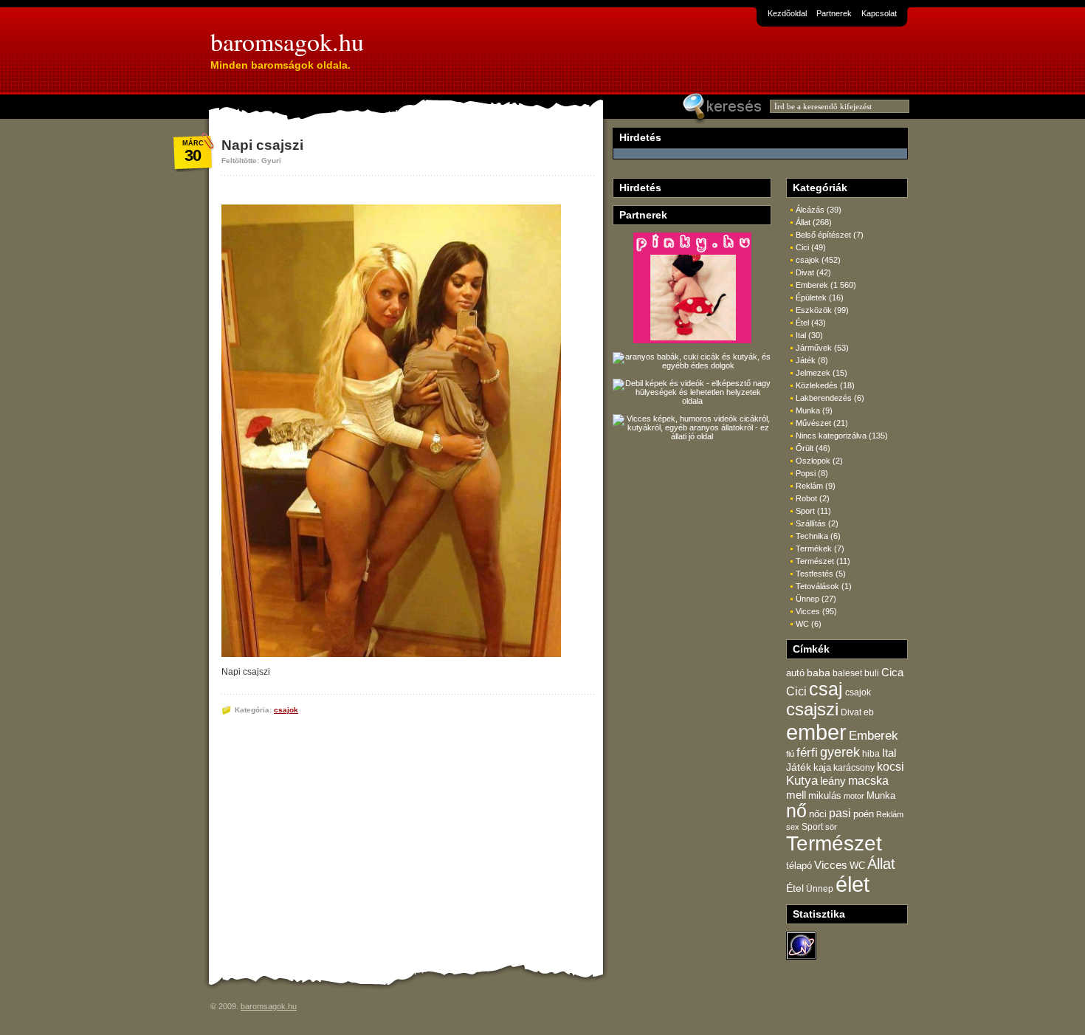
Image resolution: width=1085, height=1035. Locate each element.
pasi (840, 813)
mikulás (824, 795)
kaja (822, 768)
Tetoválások (817, 586)
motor (854, 795)
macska (868, 780)
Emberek (812, 285)
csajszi (812, 709)
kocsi (890, 766)
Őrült (804, 448)
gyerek (840, 752)
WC (802, 623)
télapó (799, 866)
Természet (815, 561)
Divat (805, 272)
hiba (871, 754)
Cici (802, 247)
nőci (818, 813)
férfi (807, 752)
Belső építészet (823, 234)
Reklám (809, 485)
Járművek (814, 347)
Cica (892, 672)
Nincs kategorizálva (831, 435)
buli (871, 673)
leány (833, 780)
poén (863, 813)
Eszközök (814, 310)
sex (792, 826)
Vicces (808, 611)
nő (796, 811)
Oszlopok (813, 460)
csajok (286, 710)
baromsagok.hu (287, 41)
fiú (790, 753)
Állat (803, 222)
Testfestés (814, 573)
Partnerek (834, 13)
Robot (806, 498)
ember (816, 732)
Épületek (811, 297)
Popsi (806, 473)
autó (795, 672)
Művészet (813, 423)
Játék (806, 360)
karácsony (854, 767)
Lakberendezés (824, 397)
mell (796, 794)
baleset (847, 673)
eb (869, 712)
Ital (801, 335)
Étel (802, 322)
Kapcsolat (879, 13)
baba (818, 672)
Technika (812, 536)
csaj (826, 688)
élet (852, 884)
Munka (808, 410)
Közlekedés (817, 385)
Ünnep (807, 598)
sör (831, 826)
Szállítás (811, 523)
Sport (805, 510)
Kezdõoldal (787, 13)
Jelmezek (813, 372)
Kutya (802, 781)
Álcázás (810, 209)
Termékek (814, 548)
